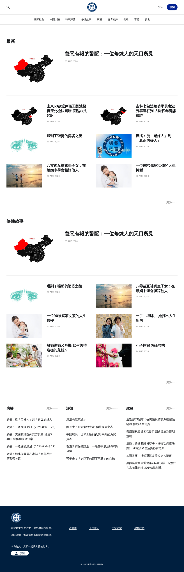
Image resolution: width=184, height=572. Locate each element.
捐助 (147, 19)
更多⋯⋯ (172, 202)
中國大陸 (55, 19)
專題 (136, 19)
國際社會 (39, 19)
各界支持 (113, 19)
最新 (10, 41)
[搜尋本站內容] (8, 7)
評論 (69, 408)
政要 (129, 408)
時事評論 (70, 19)
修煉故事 (86, 19)
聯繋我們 (139, 528)
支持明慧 (117, 528)
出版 (125, 19)
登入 (160, 7)
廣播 (99, 19)
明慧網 (73, 528)
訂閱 (172, 7)
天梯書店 (94, 528)
